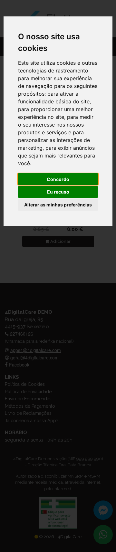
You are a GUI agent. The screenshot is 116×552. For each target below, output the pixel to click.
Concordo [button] (58, 179)
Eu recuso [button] (58, 192)
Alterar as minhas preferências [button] (58, 204)
